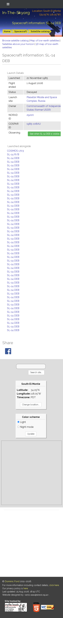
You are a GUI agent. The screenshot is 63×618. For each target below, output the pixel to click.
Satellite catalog (40, 31)
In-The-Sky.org (16, 12)
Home (7, 31)
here (25, 588)
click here (54, 585)
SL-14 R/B (13, 154)
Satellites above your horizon (18, 44)
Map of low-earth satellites (45, 40)
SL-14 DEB (13, 158)
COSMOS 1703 (15, 150)
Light (22, 422)
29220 (30, 115)
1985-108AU (34, 123)
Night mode (26, 426)
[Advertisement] (31, 472)
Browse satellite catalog (15, 40)
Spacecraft (20, 31)
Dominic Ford (12, 581)
